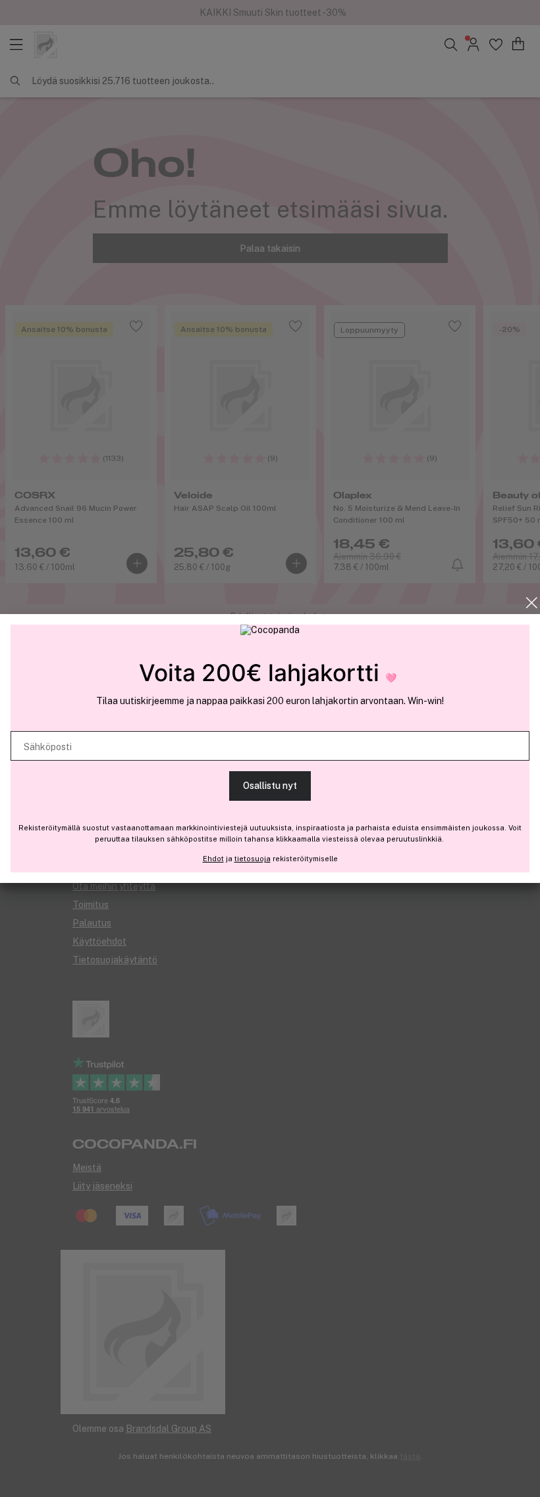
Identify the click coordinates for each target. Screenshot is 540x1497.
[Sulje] (532, 603)
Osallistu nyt (270, 785)
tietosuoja (252, 859)
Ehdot (213, 859)
